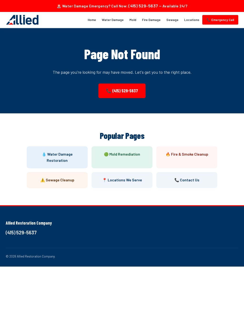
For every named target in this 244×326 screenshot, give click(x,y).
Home (92, 20)
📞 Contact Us (186, 180)
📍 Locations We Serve (122, 180)
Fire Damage (151, 20)
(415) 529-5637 (143, 5)
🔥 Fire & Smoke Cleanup (187, 154)
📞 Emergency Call (220, 20)
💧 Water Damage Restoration (57, 157)
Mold (132, 20)
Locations (191, 20)
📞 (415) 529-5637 (122, 90)
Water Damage (113, 20)
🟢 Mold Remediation (122, 154)
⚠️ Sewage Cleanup (57, 180)
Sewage (172, 20)
